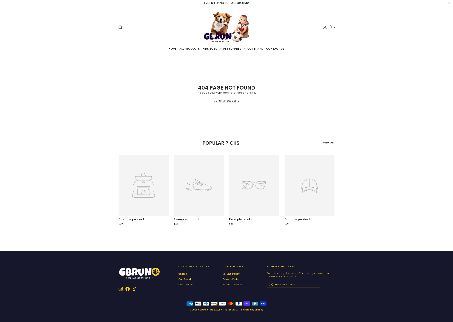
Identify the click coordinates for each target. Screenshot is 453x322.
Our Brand (255, 49)
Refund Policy (231, 274)
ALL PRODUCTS (189, 49)
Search (182, 274)
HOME (173, 49)
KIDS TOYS (210, 49)
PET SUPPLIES (232, 49)
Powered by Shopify (252, 309)
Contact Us (275, 49)
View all (328, 142)
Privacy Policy (231, 279)
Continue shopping (226, 100)
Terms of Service (233, 284)
